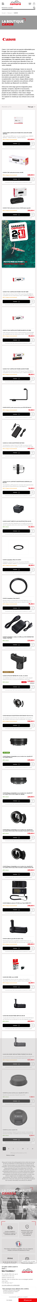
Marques (9, 13)
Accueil (3, 13)
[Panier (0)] (34, 4)
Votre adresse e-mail (7, 1207)
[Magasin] (30, 4)
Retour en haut (10, 1155)
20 (22, 1148)
